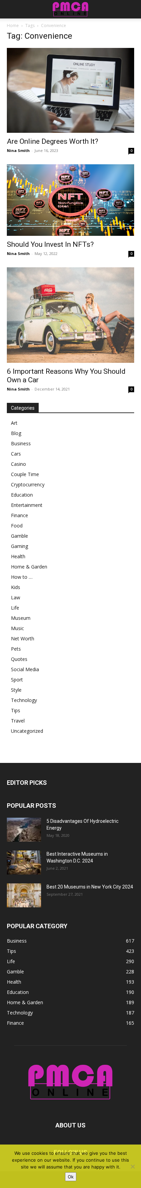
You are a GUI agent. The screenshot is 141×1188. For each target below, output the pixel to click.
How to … (22, 577)
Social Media (25, 669)
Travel (18, 720)
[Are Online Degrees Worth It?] (70, 90)
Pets (16, 649)
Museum (20, 618)
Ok (71, 1176)
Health (18, 556)
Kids (15, 587)
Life (15, 607)
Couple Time (25, 474)
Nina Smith (18, 150)
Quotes (19, 659)
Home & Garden (29, 566)
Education (22, 494)
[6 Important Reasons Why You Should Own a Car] (70, 315)
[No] (132, 1166)
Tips (15, 710)
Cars (16, 453)
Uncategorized (27, 731)
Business (21, 443)
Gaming (19, 546)
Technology (24, 700)
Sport (17, 679)
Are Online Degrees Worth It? (52, 141)
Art (14, 423)
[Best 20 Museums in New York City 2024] (24, 895)
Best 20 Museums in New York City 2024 (90, 887)
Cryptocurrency (27, 484)
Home (13, 25)
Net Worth (22, 638)
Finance (19, 515)
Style (16, 690)
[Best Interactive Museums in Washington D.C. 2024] (24, 862)
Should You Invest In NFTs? (50, 244)
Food (17, 525)
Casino (18, 464)
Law (15, 597)
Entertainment (26, 505)
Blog (16, 433)
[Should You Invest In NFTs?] (70, 200)
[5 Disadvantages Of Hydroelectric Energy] (24, 830)
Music (17, 628)
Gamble (19, 536)
